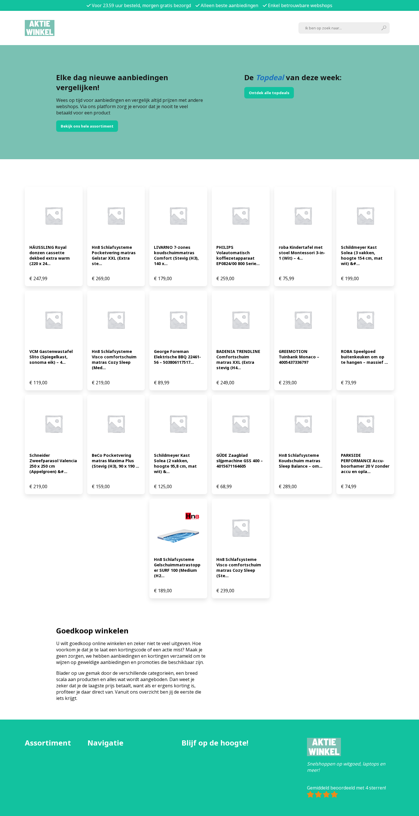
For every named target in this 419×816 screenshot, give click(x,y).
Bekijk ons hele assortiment (87, 126)
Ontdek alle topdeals (269, 92)
